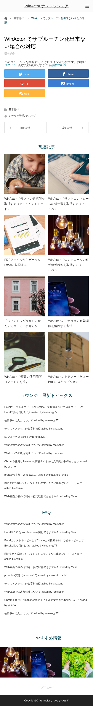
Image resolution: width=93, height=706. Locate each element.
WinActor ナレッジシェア (46, 6)
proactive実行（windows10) (20, 474)
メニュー (46, 687)
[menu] (87, 6)
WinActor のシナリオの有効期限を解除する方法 (68, 323)
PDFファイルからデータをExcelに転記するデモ (22, 262)
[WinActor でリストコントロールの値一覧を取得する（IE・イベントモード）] (68, 174)
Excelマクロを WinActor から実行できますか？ (31, 532)
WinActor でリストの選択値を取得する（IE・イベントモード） (24, 204)
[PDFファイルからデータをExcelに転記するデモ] (24, 235)
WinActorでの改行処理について (22, 445)
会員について (58, 65)
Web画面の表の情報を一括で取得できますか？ (31, 496)
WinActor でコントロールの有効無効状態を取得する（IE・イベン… (68, 265)
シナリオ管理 (16, 115)
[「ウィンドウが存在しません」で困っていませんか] (24, 296)
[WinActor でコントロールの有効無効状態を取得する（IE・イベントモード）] (68, 235)
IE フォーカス (12, 436)
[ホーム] (5, 18)
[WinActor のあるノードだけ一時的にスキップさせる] (68, 352)
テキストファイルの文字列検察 (22, 428)
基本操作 (19, 18)
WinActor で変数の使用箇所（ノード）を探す (23, 379)
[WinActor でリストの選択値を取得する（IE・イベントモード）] (24, 174)
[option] (15, 662)
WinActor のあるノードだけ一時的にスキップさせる (68, 379)
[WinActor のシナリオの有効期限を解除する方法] (68, 296)
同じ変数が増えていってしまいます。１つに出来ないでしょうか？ (43, 483)
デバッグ (31, 115)
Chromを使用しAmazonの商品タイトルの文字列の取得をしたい (41, 461)
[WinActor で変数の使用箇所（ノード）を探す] (24, 352)
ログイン (10, 65)
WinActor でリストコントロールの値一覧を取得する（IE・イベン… (68, 204)
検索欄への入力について (18, 420)
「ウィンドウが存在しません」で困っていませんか (22, 323)
